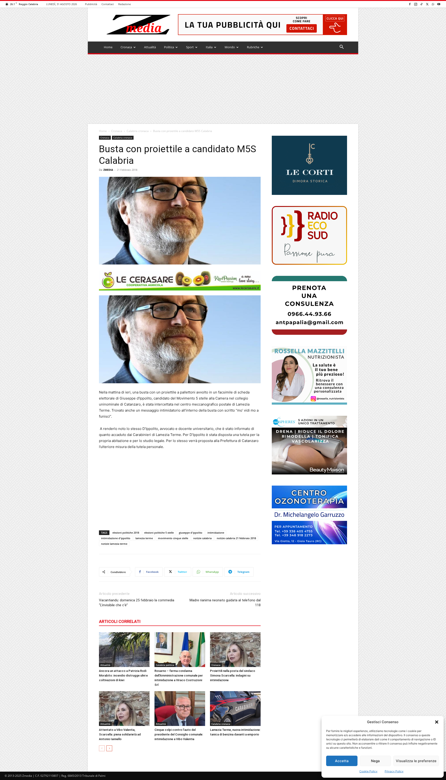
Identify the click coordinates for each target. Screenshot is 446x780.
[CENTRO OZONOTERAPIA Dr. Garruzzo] (309, 515)
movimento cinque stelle (173, 538)
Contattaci (108, 4)
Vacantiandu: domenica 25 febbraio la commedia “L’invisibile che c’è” (136, 602)
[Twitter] (427, 4)
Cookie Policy (368, 771)
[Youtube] (438, 4)
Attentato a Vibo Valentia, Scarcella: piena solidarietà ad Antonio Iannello (120, 734)
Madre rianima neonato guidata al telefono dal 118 (225, 602)
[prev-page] (102, 748)
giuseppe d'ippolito (190, 532)
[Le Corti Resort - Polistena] (309, 165)
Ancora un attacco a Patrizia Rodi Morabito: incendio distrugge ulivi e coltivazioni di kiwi (123, 675)
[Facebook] (409, 4)
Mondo (230, 47)
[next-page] (109, 748)
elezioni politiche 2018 (125, 532)
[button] (436, 722)
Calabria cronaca (138, 131)
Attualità (150, 47)
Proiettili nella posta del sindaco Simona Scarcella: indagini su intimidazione (232, 675)
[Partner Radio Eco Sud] (309, 235)
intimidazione (215, 532)
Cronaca (126, 47)
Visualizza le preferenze (416, 761)
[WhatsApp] (433, 4)
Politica (169, 47)
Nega (375, 761)
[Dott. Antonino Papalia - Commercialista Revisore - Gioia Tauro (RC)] (309, 305)
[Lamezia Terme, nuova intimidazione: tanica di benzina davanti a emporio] (235, 708)
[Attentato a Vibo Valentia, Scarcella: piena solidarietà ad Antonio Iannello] (124, 708)
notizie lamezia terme (114, 543)
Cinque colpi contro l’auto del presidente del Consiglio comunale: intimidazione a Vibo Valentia (178, 734)
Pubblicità (91, 4)
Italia (209, 47)
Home (108, 47)
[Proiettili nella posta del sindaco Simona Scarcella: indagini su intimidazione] (235, 649)
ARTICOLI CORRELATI (120, 621)
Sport (190, 47)
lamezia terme (144, 538)
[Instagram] (415, 4)
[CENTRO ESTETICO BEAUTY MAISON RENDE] (309, 445)
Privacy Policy (394, 771)
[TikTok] (421, 4)
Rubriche (253, 47)
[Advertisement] (223, 89)
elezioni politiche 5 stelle (159, 532)
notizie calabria (202, 538)
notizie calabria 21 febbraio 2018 (236, 538)
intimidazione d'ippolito (115, 538)
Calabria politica (165, 665)
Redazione (124, 4)
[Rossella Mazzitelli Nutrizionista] (309, 375)
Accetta (342, 761)
